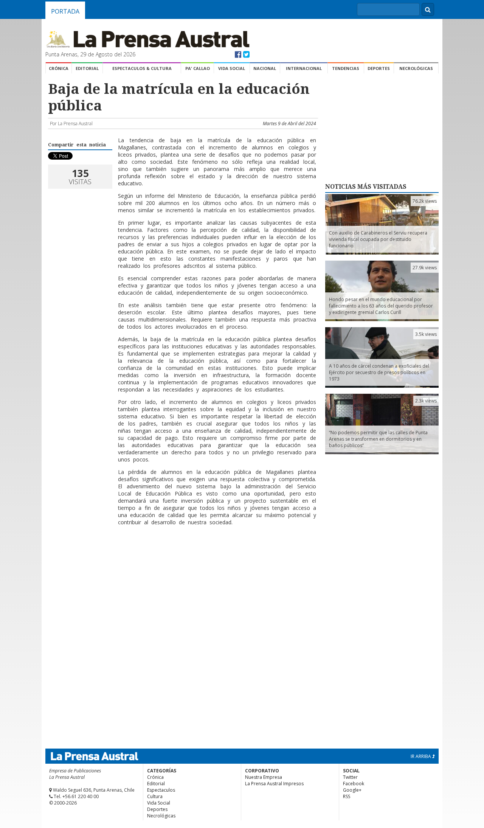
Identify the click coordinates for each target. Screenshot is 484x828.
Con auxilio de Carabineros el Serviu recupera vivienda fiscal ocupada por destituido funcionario (378, 239)
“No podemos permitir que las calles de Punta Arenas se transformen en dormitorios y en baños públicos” (378, 439)
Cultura (155, 796)
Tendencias (345, 68)
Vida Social (231, 68)
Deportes (379, 68)
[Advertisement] (182, 556)
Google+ (352, 790)
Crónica (58, 68)
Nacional (264, 68)
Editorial (87, 68)
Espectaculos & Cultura (142, 68)
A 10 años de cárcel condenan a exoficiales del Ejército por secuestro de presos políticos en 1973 (379, 372)
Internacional (304, 68)
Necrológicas (416, 68)
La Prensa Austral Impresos (274, 783)
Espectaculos (161, 790)
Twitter (350, 777)
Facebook (353, 783)
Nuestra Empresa (263, 777)
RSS (346, 796)
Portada (65, 11)
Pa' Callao (197, 68)
